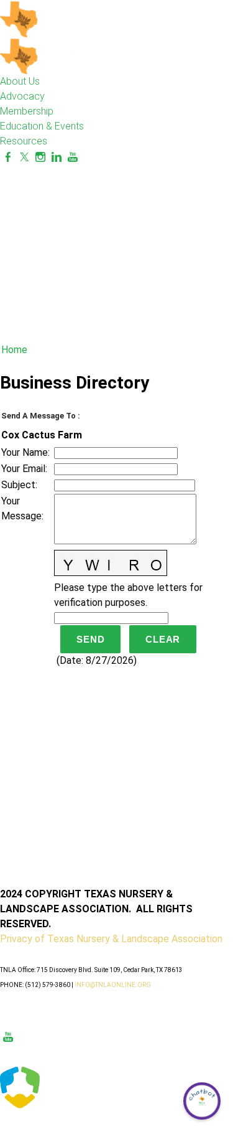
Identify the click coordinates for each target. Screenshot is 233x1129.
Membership (26, 111)
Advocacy (22, 96)
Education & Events (42, 126)
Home (14, 350)
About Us (20, 81)
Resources (23, 141)
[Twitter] (24, 157)
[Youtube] (73, 157)
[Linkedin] (57, 157)
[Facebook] (8, 157)
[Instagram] (40, 157)
